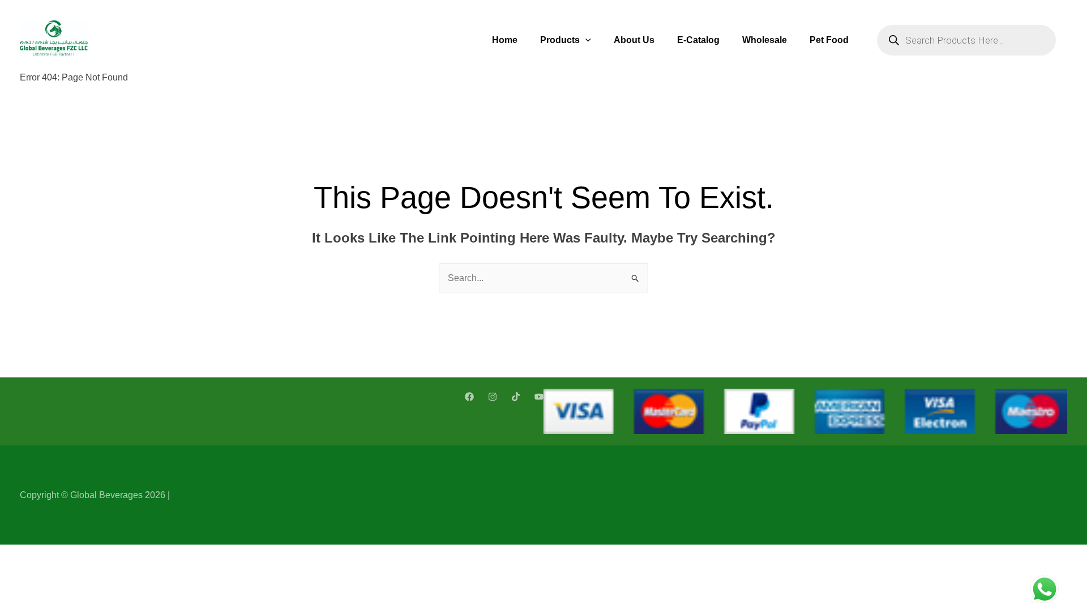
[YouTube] (539, 396)
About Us (634, 40)
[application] (585, 40)
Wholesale (764, 40)
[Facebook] (469, 396)
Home (504, 40)
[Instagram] (492, 396)
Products (560, 40)
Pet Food (829, 40)
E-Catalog (698, 40)
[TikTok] (515, 396)
